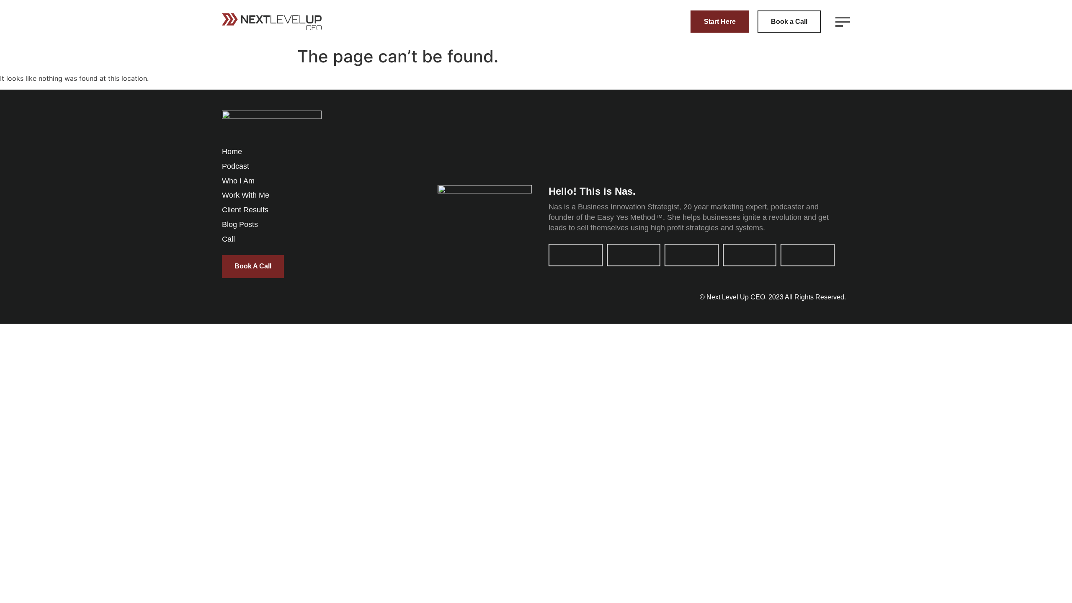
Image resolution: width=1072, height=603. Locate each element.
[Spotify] (808, 255)
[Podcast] (750, 255)
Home (232, 151)
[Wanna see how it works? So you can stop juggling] (724, 138)
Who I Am (238, 181)
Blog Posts (240, 224)
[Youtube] (634, 255)
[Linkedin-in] (576, 255)
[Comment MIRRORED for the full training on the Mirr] (477, 138)
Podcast (235, 166)
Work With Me (245, 195)
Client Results (245, 210)
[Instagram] (692, 255)
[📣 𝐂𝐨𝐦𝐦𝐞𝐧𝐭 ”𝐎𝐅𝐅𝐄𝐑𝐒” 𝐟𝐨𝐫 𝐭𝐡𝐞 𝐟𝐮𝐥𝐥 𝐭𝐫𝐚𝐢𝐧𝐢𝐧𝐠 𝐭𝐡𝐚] (642, 138)
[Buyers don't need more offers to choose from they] (559, 138)
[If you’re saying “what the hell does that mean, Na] (807, 138)
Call (228, 239)
